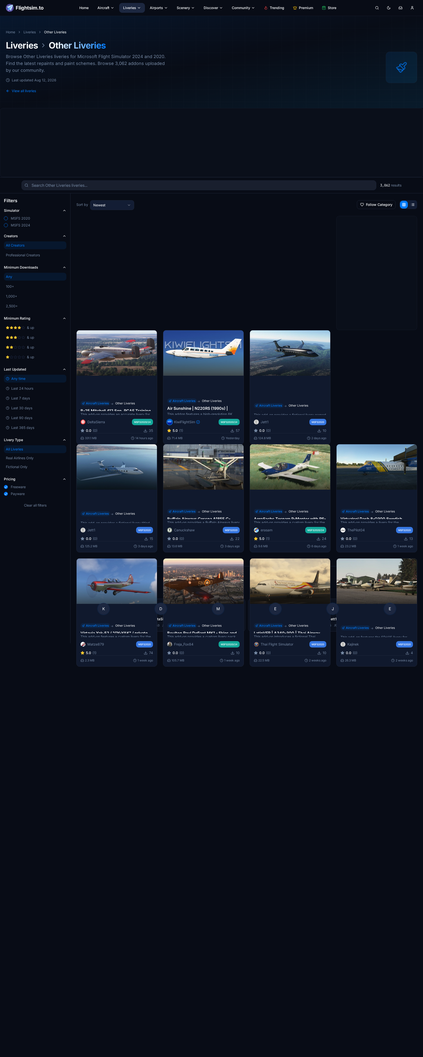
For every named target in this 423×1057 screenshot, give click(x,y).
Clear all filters (35, 505)
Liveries (129, 8)
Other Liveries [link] (55, 32)
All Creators (15, 245)
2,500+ (12, 306)
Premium (306, 8)
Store (332, 8)
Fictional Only (16, 467)
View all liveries (24, 91)
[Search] (377, 8)
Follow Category (379, 204)
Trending (277, 8)
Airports (156, 8)
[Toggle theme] (389, 8)
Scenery (183, 8)
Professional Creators (23, 255)
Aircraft (103, 8)
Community (241, 8)
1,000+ (11, 296)
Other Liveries (125, 403)
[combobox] (112, 205)
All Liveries (14, 449)
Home (84, 8)
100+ (10, 286)
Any (9, 276)
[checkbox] (6, 218)
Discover (211, 8)
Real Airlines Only (20, 458)
